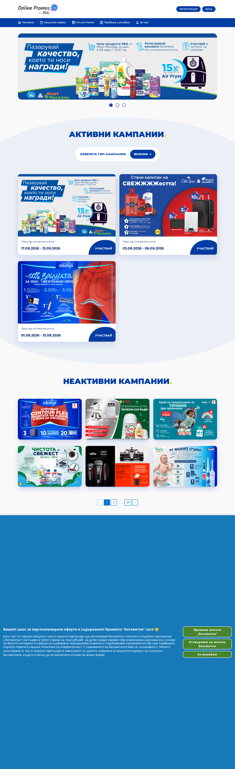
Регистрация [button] (188, 9)
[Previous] (24, 66)
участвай (103, 248)
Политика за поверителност (61, 647)
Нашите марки (55, 22)
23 (127, 502)
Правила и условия (117, 22)
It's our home (85, 22)
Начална (28, 22)
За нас (144, 22)
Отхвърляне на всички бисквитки (207, 644)
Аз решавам (207, 654)
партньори (76, 636)
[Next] (210, 66)
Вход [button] (208, 9)
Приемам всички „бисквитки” (207, 632)
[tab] (111, 105)
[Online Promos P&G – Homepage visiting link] (38, 9)
